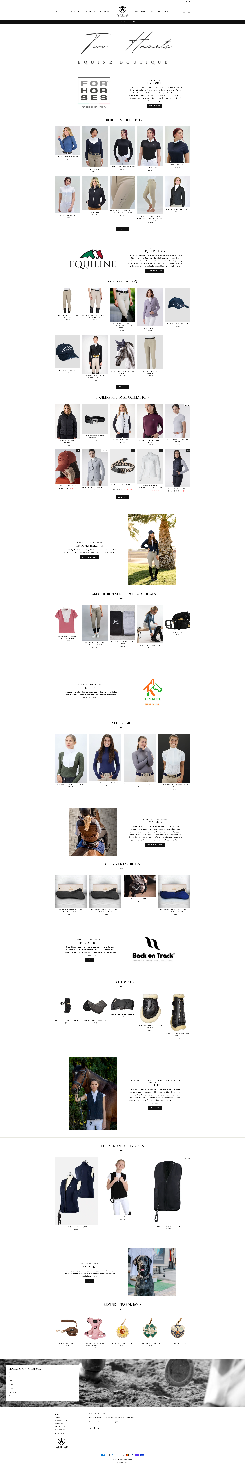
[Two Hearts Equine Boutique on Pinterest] (98, 1428)
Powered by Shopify (122, 1462)
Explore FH (154, 106)
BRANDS (144, 11)
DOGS (136, 11)
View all (122, 229)
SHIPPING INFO (59, 1424)
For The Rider (75, 11)
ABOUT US (58, 1417)
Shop (89, 960)
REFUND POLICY (60, 1433)
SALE (153, 11)
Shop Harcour (89, 557)
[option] (122, 22)
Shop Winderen (155, 844)
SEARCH (57, 1414)
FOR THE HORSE (91, 11)
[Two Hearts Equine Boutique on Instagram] (90, 1428)
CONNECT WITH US (61, 1420)
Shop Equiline (154, 271)
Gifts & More (105, 11)
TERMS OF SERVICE (60, 1430)
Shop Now (155, 1107)
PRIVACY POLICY (60, 1427)
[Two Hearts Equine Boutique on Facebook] (94, 1428)
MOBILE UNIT (163, 11)
